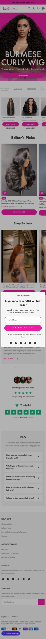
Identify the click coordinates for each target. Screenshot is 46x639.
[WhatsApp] (35, 343)
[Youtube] (20, 343)
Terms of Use (29, 334)
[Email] (30, 343)
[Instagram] (11, 343)
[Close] (41, 295)
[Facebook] (16, 343)
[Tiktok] (25, 343)
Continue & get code (23, 328)
